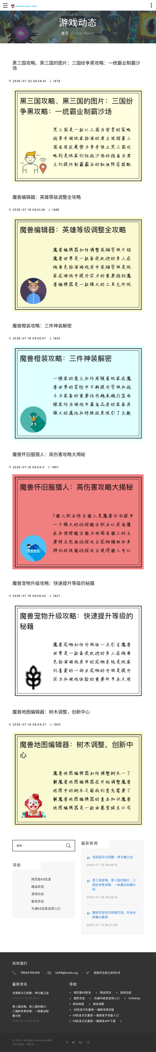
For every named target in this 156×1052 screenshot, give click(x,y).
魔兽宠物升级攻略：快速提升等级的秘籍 (53, 583)
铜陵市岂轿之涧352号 (107, 973)
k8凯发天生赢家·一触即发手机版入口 (96, 1015)
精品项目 (37, 887)
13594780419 (30, 973)
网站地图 (78, 1004)
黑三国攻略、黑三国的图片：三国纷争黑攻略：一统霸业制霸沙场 (76, 66)
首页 (65, 33)
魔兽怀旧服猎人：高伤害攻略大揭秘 (48, 454)
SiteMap (134, 998)
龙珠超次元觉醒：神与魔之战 (112, 857)
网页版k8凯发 (41, 879)
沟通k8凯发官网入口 (46, 908)
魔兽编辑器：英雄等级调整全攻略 (46, 197)
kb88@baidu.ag (67, 973)
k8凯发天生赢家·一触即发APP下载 (94, 1021)
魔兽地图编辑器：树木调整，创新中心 (51, 712)
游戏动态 (37, 894)
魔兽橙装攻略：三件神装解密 (42, 326)
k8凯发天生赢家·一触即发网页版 (94, 1010)
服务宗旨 (37, 901)
